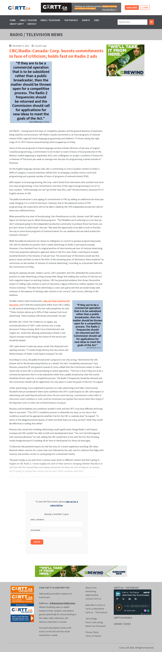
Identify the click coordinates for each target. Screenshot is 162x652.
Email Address (37, 519)
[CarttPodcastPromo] (22, 610)
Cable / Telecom (28, 20)
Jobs (96, 20)
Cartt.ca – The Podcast (96, 612)
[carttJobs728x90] (81, 8)
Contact (32, 23)
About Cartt (17, 23)
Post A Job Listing (94, 622)
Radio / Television (50, 20)
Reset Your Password (95, 626)
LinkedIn (118, 623)
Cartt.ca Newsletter (94, 608)
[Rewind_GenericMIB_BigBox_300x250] (125, 60)
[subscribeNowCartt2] (22, 589)
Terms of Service (93, 635)
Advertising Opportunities (91, 593)
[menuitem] (12, 20)
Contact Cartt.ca (93, 598)
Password (35, 530)
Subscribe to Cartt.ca (95, 605)
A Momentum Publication (62, 603)
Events (86, 20)
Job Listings (91, 618)
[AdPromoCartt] (22, 618)
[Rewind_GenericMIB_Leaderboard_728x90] (81, 570)
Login (145, 7)
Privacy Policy (91, 632)
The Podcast (71, 20)
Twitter (127, 623)
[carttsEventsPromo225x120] (22, 599)
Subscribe (131, 7)
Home (13, 20)
